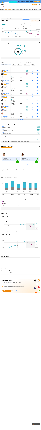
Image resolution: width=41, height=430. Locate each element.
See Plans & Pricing (15, 290)
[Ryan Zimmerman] (2, 94)
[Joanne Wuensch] (2, 84)
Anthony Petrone (9, 153)
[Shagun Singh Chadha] (2, 91)
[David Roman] (2, 113)
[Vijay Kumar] (2, 104)
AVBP (3, 126)
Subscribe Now (7, 290)
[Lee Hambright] (2, 110)
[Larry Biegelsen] (2, 71)
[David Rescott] (2, 117)
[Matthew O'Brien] (2, 81)
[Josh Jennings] (2, 100)
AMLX (3, 132)
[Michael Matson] (2, 107)
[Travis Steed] (2, 77)
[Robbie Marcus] (2, 74)
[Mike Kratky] (2, 97)
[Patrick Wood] (2, 87)
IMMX (3, 135)
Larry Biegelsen (27, 153)
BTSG (3, 129)
